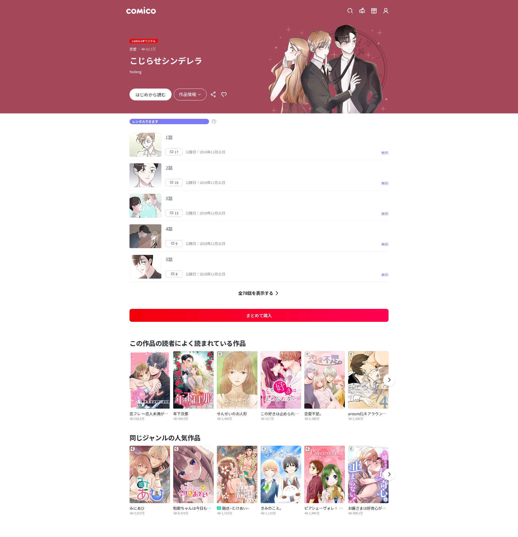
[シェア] (213, 94)
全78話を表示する (255, 293)
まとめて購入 (259, 315)
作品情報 (187, 94)
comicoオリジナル (144, 41)
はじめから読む (150, 94)
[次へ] (389, 380)
